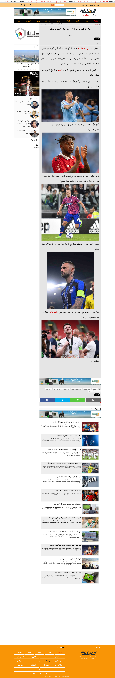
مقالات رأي (34, 98)
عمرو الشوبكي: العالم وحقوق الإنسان (23, 131)
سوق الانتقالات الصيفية (76, 389)
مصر (87, 21)
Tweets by (36, 147)
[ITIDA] (26, 33)
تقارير (77, 21)
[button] (35, 69)
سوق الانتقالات (83, 48)
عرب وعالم (48, 21)
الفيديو (36, 46)
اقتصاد (68, 21)
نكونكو (60, 70)
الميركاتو (94, 389)
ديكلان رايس (54, 312)
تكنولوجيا (28, 21)
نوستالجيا (59, 21)
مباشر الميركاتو (86, 389)
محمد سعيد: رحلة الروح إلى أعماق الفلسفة (22, 103)
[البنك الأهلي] (70, 382)
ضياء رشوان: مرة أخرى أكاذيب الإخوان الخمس (22, 112)
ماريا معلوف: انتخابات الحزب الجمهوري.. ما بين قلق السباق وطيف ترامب (23, 123)
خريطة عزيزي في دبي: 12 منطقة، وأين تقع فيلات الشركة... (73, 1)
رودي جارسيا (48, 389)
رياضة (96, 24)
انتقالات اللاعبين (57, 389)
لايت (38, 21)
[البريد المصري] (26, 83)
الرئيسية (96, 21)
